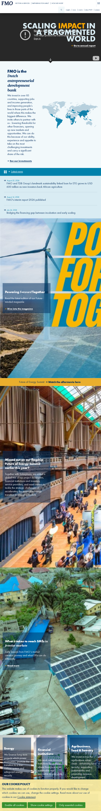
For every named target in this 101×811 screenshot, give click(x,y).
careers (97, 10)
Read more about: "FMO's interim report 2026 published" (50, 198)
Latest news (17, 171)
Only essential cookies (70, 805)
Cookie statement (26, 797)
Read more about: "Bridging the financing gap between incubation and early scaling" (50, 211)
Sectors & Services (22, 3)
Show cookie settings (41, 805)
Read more (50, 651)
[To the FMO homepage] (7, 3)
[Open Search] (61, 10)
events (81, 10)
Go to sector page (17, 763)
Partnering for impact (40, 3)
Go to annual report (84, 45)
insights (68, 10)
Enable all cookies (14, 805)
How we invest (57, 3)
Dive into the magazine (50, 298)
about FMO (88, 10)
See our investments (50, 115)
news (74, 10)
